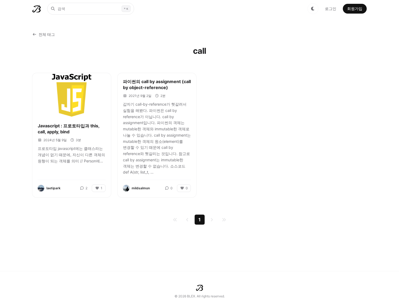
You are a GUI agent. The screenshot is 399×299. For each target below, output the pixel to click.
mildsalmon (141, 188)
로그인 (330, 8)
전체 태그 (47, 34)
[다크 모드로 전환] (313, 8)
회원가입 (354, 8)
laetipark (53, 188)
